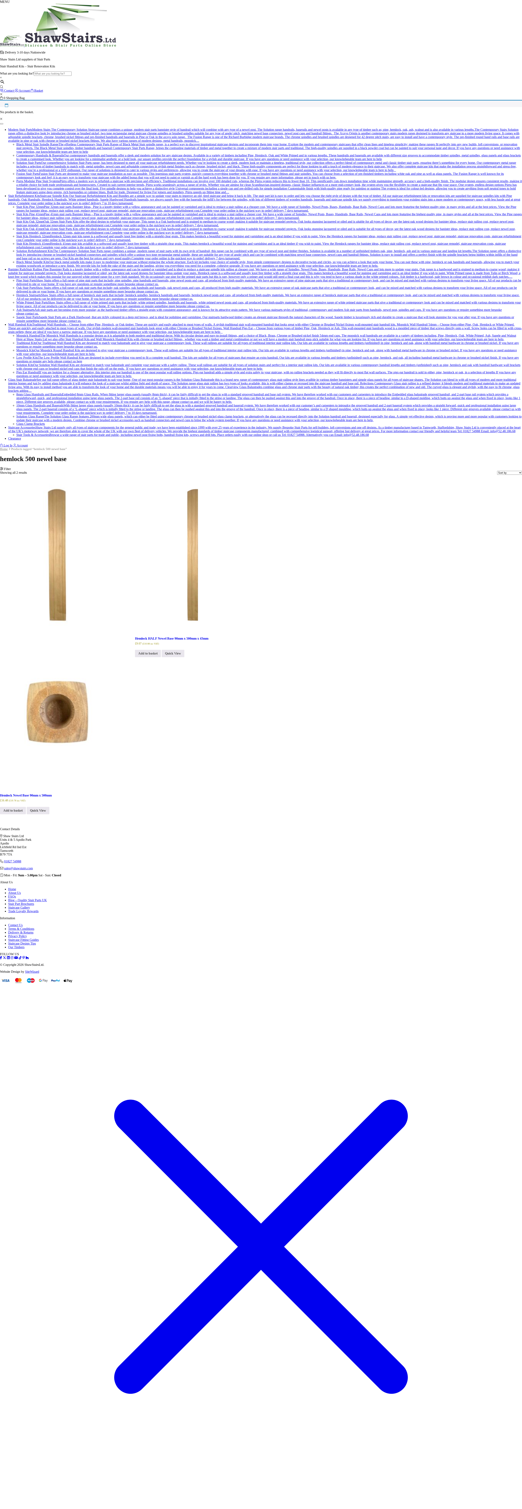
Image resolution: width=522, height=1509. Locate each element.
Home (4, 449)
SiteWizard (32, 971)
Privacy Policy (17, 936)
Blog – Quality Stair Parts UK (27, 900)
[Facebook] (1, 957)
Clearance (14, 438)
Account (22, 445)
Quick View (38, 810)
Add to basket (13, 810)
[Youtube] (16, 957)
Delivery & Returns (20, 932)
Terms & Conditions (21, 928)
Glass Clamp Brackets (30, 424)
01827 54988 (12, 861)
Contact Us (15, 925)
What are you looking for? (17, 73)
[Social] (23, 957)
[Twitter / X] (4, 957)
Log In (7, 445)
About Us (14, 893)
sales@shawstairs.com (18, 868)
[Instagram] (12, 957)
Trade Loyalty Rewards (23, 911)
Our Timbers (16, 947)
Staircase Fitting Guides (23, 940)
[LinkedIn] (8, 957)
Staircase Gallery (19, 907)
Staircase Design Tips (22, 943)
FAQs (12, 896)
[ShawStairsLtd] (58, 45)
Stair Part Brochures (21, 904)
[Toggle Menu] (1, 123)
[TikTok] (20, 957)
